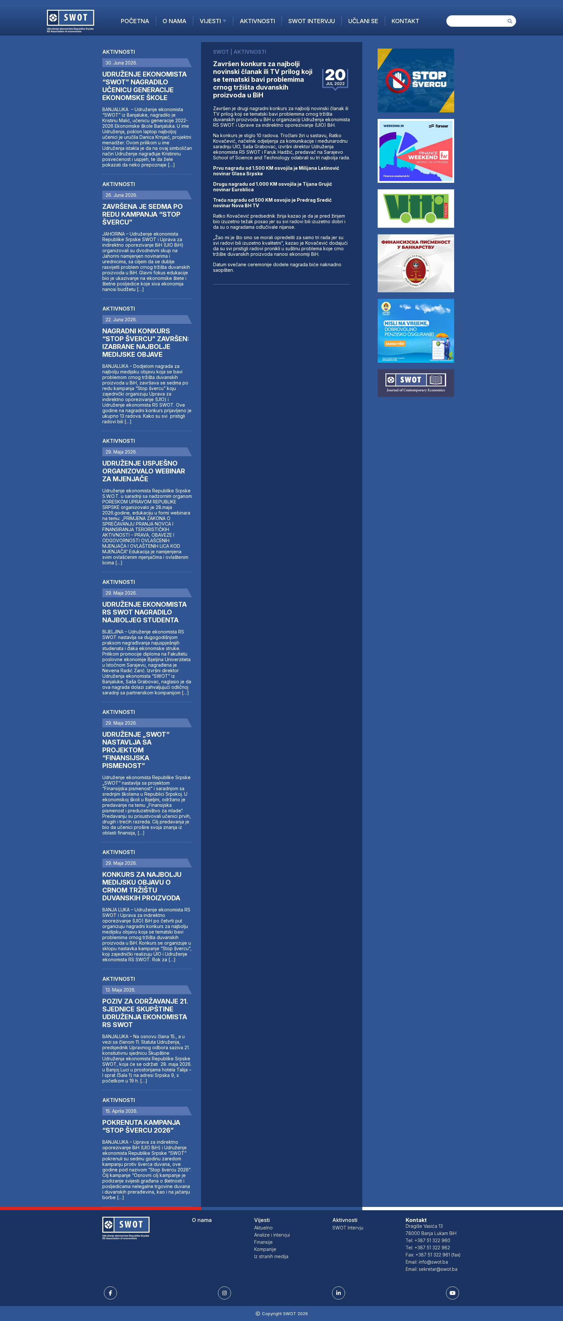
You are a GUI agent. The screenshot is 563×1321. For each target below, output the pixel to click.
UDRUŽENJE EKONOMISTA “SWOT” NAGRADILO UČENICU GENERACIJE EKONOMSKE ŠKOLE (144, 86)
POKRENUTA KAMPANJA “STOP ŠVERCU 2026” (141, 1126)
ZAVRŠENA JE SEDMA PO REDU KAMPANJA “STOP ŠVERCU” (142, 214)
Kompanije (265, 1249)
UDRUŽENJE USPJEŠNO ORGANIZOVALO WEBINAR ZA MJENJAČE (143, 471)
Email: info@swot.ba (427, 1262)
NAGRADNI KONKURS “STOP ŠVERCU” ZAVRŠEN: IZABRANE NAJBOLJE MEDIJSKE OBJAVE (145, 342)
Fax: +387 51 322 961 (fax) (433, 1254)
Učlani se (363, 21)
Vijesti (210, 21)
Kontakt (405, 21)
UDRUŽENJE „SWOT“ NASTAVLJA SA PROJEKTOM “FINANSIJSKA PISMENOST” (135, 750)
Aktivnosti (257, 21)
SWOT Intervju (311, 21)
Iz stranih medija (271, 1256)
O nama (174, 21)
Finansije (263, 1242)
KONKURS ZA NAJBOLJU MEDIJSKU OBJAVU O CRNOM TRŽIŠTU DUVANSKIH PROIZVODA (141, 886)
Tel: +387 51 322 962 (428, 1247)
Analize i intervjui (272, 1235)
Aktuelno (263, 1227)
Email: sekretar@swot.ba (431, 1269)
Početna (135, 21)
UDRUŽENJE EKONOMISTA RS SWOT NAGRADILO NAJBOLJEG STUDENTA (144, 612)
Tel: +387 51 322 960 (428, 1240)
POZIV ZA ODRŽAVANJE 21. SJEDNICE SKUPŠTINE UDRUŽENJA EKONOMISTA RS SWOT (145, 1013)
